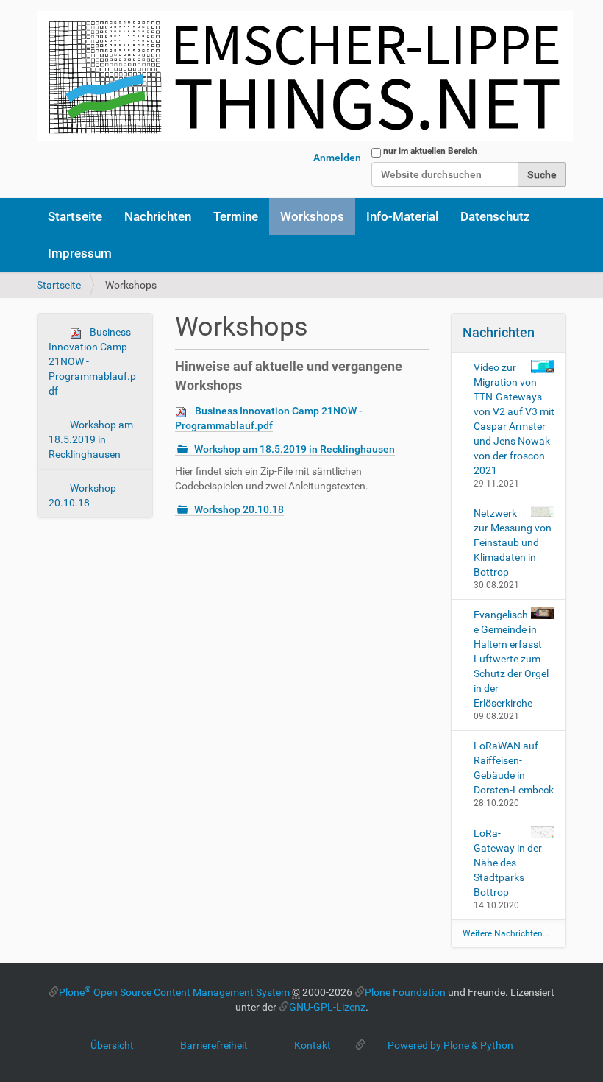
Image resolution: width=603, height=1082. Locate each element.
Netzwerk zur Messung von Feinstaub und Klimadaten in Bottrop (513, 542)
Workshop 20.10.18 (82, 495)
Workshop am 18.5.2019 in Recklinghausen (91, 439)
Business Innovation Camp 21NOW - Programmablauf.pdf (92, 361)
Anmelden (337, 157)
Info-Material (402, 216)
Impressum (80, 253)
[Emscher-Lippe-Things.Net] (305, 76)
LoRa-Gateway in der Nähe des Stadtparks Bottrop (508, 862)
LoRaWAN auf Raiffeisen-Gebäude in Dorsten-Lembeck (514, 768)
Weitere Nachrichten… (506, 933)
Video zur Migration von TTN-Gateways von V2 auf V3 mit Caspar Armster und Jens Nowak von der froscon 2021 (514, 418)
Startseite (75, 216)
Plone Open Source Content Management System (174, 992)
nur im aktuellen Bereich (430, 151)
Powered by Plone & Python (450, 1045)
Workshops (312, 216)
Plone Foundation (405, 992)
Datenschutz (495, 216)
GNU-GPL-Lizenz (327, 1007)
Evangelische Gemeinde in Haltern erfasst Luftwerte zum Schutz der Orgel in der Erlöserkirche (511, 659)
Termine (235, 216)
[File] (185, 411)
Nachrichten (157, 216)
